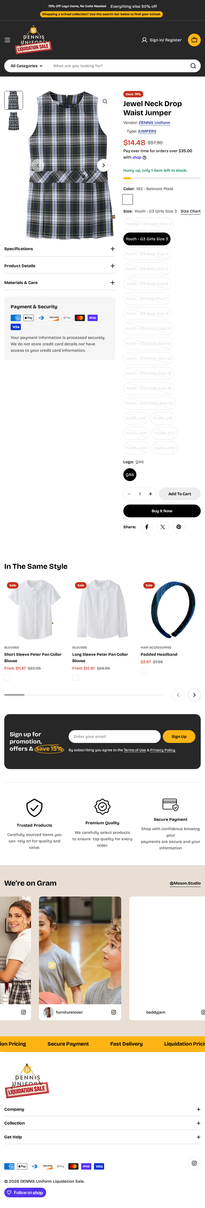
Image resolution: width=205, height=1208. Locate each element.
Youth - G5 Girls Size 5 (147, 270)
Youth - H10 (137, 435)
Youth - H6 (137, 420)
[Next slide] (103, 165)
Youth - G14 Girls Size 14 (148, 360)
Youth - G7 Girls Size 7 (147, 300)
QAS (130, 474)
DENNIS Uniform (154, 122)
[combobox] (102, 65)
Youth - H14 (137, 450)
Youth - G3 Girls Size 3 (147, 239)
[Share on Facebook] (146, 527)
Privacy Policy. (163, 750)
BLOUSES (11, 647)
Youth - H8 (164, 420)
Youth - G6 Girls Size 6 (147, 285)
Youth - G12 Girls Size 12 (148, 345)
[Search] (193, 66)
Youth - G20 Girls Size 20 (150, 405)
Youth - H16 (166, 450)
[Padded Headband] (171, 609)
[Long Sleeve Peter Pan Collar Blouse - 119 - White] (75, 678)
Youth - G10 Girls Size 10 (148, 330)
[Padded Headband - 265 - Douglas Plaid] (144, 671)
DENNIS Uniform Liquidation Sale (52, 1181)
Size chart (191, 211)
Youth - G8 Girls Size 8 (147, 315)
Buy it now (162, 511)
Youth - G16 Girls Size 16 (148, 375)
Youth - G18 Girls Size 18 (148, 390)
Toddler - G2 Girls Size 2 (148, 226)
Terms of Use (135, 750)
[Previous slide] (37, 165)
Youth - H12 (166, 435)
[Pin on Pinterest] (178, 527)
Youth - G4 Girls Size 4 (147, 255)
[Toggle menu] (7, 40)
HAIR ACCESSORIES (156, 647)
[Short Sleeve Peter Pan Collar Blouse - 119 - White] (7, 678)
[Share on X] (162, 527)
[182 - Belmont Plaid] (127, 199)
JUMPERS (147, 131)
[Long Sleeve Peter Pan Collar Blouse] (102, 609)
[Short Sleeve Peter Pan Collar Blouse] (34, 609)
